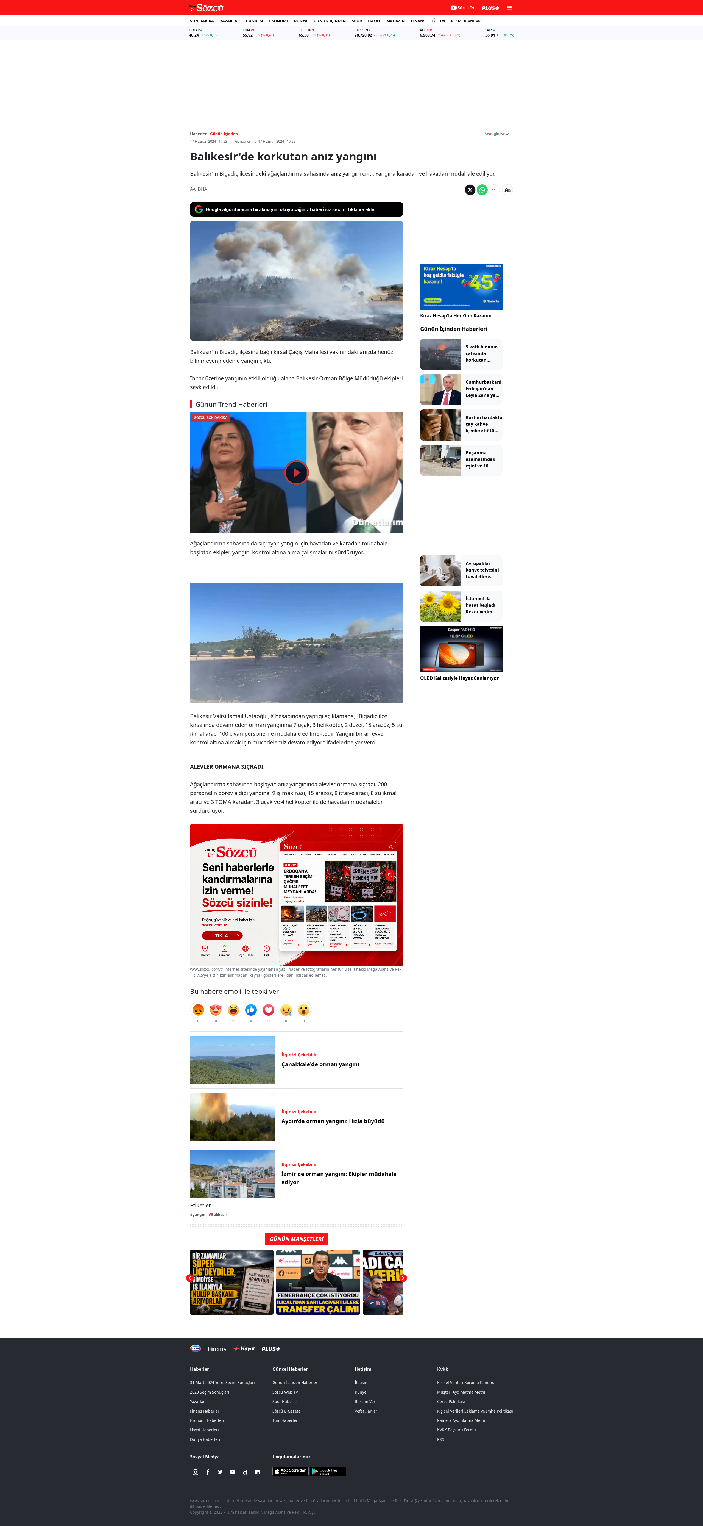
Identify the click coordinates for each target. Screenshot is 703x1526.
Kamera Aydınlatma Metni (461, 1420)
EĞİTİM (438, 20)
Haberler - (199, 133)
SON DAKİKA (202, 20)
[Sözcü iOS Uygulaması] (290, 1471)
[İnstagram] (195, 1472)
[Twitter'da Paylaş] (470, 189)
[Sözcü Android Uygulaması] (328, 1471)
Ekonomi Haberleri (207, 1420)
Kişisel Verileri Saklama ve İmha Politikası (475, 1411)
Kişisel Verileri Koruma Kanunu (466, 1382)
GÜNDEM (254, 20)
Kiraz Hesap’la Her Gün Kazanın (456, 315)
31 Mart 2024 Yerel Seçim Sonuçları (222, 1382)
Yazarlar (197, 1401)
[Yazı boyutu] (507, 189)
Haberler (199, 1369)
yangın (199, 1214)
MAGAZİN (395, 20)
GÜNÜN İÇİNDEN (330, 20)
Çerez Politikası (451, 1401)
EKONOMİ (278, 20)
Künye (360, 1392)
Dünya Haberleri (205, 1439)
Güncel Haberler (290, 1369)
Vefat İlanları (366, 1411)
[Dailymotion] (244, 1472)
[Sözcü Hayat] (244, 1348)
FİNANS (418, 20)
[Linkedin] (257, 1472)
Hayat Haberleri (204, 1429)
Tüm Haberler (285, 1420)
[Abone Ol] (498, 133)
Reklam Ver (365, 1401)
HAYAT (374, 20)
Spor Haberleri (285, 1401)
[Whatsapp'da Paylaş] (482, 189)
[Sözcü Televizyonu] (195, 1348)
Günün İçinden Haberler (294, 1382)
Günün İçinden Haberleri (453, 329)
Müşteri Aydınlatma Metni (461, 1392)
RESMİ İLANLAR (466, 20)
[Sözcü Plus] (271, 1348)
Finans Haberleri (205, 1411)
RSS (440, 1439)
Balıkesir (219, 1214)
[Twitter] (220, 1472)
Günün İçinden (224, 133)
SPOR (357, 20)
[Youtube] (232, 1472)
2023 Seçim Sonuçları (209, 1392)
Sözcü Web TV (285, 1392)
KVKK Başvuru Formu (456, 1429)
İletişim (362, 1382)
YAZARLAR (230, 20)
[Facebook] (207, 1472)
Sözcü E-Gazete (286, 1411)
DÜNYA (301, 20)
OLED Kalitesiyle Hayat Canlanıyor (459, 678)
